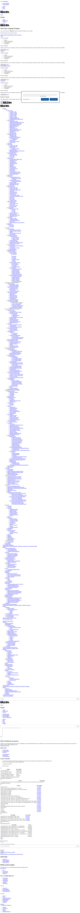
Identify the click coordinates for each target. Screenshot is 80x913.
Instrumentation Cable (11, 152)
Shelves (11, 344)
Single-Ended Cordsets (14, 284)
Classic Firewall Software (17, 441)
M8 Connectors (15, 263)
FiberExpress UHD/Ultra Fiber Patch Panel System (16, 488)
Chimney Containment (14, 330)
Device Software (13, 436)
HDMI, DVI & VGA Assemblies (16, 307)
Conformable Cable (13, 192)
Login (4, 722)
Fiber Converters (13, 416)
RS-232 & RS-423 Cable (14, 141)
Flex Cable (9, 223)
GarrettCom (9, 508)
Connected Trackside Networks (13, 586)
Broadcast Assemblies (14, 301)
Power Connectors (13, 253)
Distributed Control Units (12, 473)
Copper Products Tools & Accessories (14, 476)
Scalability (12, 637)
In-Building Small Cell (14, 629)
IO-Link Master (10, 469)
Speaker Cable (12, 147)
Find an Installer (6, 4)
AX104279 (39, 804)
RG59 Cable (12, 199)
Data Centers (7, 563)
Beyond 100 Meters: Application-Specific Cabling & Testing (11, 854)
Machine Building (8, 582)
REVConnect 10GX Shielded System (19, 504)
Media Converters (10, 466)
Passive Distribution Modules (12, 474)
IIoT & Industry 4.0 (13, 635)
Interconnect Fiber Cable (14, 125)
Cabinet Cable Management (15, 335)
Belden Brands (5, 900)
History (8, 681)
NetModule (9, 536)
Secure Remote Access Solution (13, 598)
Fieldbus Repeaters (13, 415)
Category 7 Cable (13, 116)
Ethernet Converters (13, 421)
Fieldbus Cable (10, 158)
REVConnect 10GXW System (18, 502)
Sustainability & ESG (9, 665)
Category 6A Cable (13, 113)
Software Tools (12, 451)
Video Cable (9, 217)
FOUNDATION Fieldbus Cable (16, 159)
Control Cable (10, 175)
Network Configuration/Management (14, 599)
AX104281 (39, 811)
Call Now (4, 873)
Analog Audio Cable (14, 145)
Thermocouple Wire (13, 155)
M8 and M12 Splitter (16, 266)
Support (4, 687)
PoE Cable (14, 179)
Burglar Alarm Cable (14, 205)
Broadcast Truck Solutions (12, 555)
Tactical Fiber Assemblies (17, 306)
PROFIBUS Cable (13, 160)
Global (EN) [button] (2, 23)
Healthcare (7, 572)
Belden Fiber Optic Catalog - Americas (7, 852)
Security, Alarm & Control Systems (13, 575)
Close (8, 101)
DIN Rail (11, 398)
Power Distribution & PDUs (12, 339)
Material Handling (8, 588)
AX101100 (27, 816)
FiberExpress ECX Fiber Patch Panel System (15, 487)
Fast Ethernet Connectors (16, 268)
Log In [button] (1, 10)
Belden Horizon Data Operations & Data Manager (19, 465)
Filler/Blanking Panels (14, 345)
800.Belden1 (6, 1)
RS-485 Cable (12, 140)
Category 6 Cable (13, 114)
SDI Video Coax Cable (14, 208)
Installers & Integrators (9, 615)
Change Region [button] (3, 101)
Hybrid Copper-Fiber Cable (15, 180)
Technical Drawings (9, 659)
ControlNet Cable (13, 162)
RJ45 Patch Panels (10, 349)
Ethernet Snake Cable (14, 151)
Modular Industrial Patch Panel (15, 353)
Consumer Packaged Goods (10, 558)
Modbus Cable (12, 166)
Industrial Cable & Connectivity (13, 590)
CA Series (14, 258)
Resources (5, 649)
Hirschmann (9, 517)
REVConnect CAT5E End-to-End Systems (18, 493)
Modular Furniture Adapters (17, 383)
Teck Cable (12, 225)
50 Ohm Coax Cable (14, 187)
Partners (4, 606)
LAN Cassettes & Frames (17, 358)
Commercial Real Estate (9, 557)
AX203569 (39, 799)
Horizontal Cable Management (18, 337)
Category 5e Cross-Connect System (16, 374)
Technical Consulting (11, 644)
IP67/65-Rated (12, 401)
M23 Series (14, 256)
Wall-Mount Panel (13, 361)
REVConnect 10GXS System (17, 501)
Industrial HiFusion (15, 453)
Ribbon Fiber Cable (13, 126)
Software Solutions (11, 435)
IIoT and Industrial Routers (15, 411)
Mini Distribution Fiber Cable (15, 124)
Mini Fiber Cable (13, 132)
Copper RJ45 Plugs (13, 240)
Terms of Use (5, 908)
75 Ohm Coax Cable (14, 188)
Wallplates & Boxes (11, 378)
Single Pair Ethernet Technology (13, 641)
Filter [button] (1, 837)
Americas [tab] (5, 34)
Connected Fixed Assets (11, 549)
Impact (11, 636)
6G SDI (13, 210)
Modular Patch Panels (16, 352)
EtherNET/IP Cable (13, 163)
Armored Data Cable (14, 168)
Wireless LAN (12, 407)
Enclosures (9, 323)
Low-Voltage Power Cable (15, 177)
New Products (7, 543)
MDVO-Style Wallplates (16, 382)
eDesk (4, 19)
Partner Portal (5, 20)
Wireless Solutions (10, 576)
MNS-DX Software (16, 444)
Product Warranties (8, 664)
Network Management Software (16, 447)
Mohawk (9, 535)
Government (7, 571)
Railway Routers (13, 412)
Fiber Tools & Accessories (15, 370)
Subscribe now (3, 868)
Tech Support (5, 871)
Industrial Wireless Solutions (12, 593)
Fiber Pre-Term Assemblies (12, 292)
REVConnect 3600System (17, 498)
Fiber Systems (10, 489)
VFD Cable (9, 143)
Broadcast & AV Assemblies (12, 300)
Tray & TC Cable (10, 185)
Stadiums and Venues (11, 556)
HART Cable (12, 169)
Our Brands (9, 683)
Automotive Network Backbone (13, 551)
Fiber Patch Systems (11, 355)
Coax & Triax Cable (11, 186)
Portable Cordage (13, 182)
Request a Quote (6, 714)
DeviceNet (12, 164)
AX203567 (39, 797)
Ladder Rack (14, 334)
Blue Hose (12, 165)
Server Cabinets (13, 311)
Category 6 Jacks (15, 238)
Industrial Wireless (10, 632)
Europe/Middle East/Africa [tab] (12, 34)
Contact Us (7, 688)
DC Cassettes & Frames (16, 360)
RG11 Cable (12, 198)
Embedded (12, 395)
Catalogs (9, 653)
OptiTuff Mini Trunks (14, 299)
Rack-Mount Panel (13, 350)
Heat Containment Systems (12, 327)
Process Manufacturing (9, 594)
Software (11, 515)
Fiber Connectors (10, 228)
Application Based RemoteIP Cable (16, 119)
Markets (4, 547)
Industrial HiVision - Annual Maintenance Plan (21, 450)
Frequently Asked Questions (12, 672)
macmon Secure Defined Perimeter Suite (17, 459)
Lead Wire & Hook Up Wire (15, 137)
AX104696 (27, 820)
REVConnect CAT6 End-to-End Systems (17, 496)
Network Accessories (11, 479)
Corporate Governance (7, 898)
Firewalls (11, 404)
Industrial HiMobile (15, 454)
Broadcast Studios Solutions (12, 554)
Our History (5, 901)
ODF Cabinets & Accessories (17, 363)
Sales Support (5, 755)
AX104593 (39, 789)
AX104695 (27, 818)
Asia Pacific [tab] (19, 34)
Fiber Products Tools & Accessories (14, 477)
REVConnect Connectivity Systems (14, 492)
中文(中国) (6, 43)
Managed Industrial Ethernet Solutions (14, 591)
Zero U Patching (15, 336)
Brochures (9, 651)
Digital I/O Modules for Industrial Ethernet (15, 471)
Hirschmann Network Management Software (20, 448)
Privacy (4, 909)
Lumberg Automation (11, 530)
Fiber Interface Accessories (15, 419)
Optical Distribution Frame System (16, 362)
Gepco (8, 516)
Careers (8, 676)
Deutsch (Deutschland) (8, 41)
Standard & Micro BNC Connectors (16, 245)
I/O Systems (7, 468)
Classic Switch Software (16, 438)
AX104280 (39, 808)
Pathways (11, 332)
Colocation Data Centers (12, 564)
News (4, 8)
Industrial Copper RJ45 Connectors (16, 242)
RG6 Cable (12, 197)
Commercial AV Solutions (12, 553)
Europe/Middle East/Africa (5, 65)
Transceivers (12, 423)
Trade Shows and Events (9, 669)
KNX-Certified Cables (14, 174)
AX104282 (39, 807)
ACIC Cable (12, 157)
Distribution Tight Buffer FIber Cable (17, 122)
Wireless (9, 405)
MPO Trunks (12, 294)
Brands (4, 6)
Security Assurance (8, 689)
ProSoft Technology (11, 538)
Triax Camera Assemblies (17, 303)
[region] (40, 97)
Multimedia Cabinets (14, 322)
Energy (6, 568)
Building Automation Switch (15, 400)
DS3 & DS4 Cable (13, 191)
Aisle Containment (13, 329)
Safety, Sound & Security (12, 201)
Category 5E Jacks (15, 239)
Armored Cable (10, 224)
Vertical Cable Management (17, 338)
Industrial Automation (9, 623)
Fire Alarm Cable (13, 206)
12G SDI (14, 211)
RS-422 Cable (12, 142)
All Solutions (7, 646)
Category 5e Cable (13, 112)
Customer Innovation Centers (10, 642)
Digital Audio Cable (13, 146)
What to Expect (13, 680)
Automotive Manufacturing (10, 548)
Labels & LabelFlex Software (12, 484)
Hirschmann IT (10, 528)
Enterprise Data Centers (11, 566)
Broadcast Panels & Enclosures (13, 389)
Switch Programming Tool (17, 457)
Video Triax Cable (13, 214)
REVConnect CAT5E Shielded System (19, 495)
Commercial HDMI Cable (15, 220)
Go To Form (5, 879)
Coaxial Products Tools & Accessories (14, 478)
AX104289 (39, 792)
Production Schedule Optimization (13, 560)
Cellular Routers (13, 409)
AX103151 (39, 803)
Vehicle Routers (13, 413)
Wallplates (12, 379)
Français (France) (7, 42)
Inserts (11, 386)
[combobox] (38, 698)
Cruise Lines (9, 581)
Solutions (4, 622)
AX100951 (39, 806)
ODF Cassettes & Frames (17, 365)
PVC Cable (12, 156)
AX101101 (27, 817)
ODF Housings (15, 364)
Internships (12, 678)
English (5, 40)
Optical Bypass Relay (14, 418)
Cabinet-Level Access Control (15, 341)
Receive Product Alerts (4, 745)
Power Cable (9, 176)
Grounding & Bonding (14, 346)
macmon (9, 534)
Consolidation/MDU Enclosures (16, 324)
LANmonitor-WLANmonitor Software (19, 456)
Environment (9, 666)
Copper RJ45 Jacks (13, 236)
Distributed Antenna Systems (15, 627)
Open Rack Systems (13, 313)
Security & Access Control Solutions (14, 592)
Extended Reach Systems (12, 631)
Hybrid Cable (12, 131)
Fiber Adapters (12, 234)
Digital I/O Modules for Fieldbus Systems (15, 472)
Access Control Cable (14, 203)
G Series (13, 260)
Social (8, 667)
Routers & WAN (10, 396)
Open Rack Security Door (15, 342)
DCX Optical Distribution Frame (13, 486)
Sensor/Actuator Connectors (15, 262)
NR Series (14, 261)
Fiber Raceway (15, 333)
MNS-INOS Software (16, 446)
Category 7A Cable (13, 117)
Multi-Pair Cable (13, 134)
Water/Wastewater (8, 596)
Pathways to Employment (14, 679)
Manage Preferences (6, 911)
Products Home (8, 544)
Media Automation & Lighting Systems (17, 150)
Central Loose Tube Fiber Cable (16, 123)
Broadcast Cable (10, 207)
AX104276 (39, 790)
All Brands (9, 506)
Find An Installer (10, 616)
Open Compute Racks (14, 320)
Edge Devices (10, 467)
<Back (1, 14)
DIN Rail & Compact (14, 392)
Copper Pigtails (13, 289)
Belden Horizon (13, 460)
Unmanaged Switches (11, 397)
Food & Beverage (8, 570)
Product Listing (5, 750)
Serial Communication (11, 420)
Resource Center (8, 650)
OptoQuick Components (14, 417)
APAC (11, 611)
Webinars (9, 656)
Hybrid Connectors (15, 271)
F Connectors (12, 246)
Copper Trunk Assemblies (14, 291)
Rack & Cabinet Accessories (12, 340)
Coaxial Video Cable (14, 219)
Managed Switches (11, 391)
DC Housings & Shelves (16, 359)
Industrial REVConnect (11, 490)
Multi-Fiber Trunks (13, 295)
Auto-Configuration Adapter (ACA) (16, 424)
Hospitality (7, 577)
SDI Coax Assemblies (16, 304)
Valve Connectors (13, 252)
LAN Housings (15, 357)
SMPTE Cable (12, 127)
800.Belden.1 (5, 883)
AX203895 (39, 801)
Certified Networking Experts (12, 674)
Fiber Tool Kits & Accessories (15, 233)
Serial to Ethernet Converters (15, 430)
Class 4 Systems (10, 630)
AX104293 (39, 788)
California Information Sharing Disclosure (13, 691)
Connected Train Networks (12, 587)
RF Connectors (12, 248)
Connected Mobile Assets (12, 550)
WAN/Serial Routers (13, 408)
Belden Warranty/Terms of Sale (11, 690)
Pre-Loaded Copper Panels (17, 351)
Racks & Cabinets (10, 310)
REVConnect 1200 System (17, 494)
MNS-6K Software (15, 443)
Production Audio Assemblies (17, 305)
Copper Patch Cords (13, 287)
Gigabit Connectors (15, 269)
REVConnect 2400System (17, 497)
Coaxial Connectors (11, 244)
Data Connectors (13, 267)
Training (4, 21)
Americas (2, 50)
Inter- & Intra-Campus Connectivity (14, 574)
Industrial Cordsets (10, 283)
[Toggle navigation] (9, 12)
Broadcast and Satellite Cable (15, 189)
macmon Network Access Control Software (18, 458)
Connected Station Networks (12, 585)
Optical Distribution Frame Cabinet (16, 317)
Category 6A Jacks (15, 237)
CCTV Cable (12, 204)
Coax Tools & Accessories (15, 247)
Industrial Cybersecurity (11, 633)
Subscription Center (6, 891)
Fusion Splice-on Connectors (15, 229)
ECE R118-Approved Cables (15, 172)
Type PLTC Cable (13, 153)
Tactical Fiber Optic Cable (15, 215)
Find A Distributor (10, 608)
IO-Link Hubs (10, 470)
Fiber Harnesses (13, 298)
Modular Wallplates (15, 380)
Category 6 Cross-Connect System (16, 375)
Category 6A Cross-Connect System (16, 377)
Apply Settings (3, 49)
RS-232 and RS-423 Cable (15, 171)
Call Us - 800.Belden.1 (7, 717)
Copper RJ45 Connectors (12, 235)
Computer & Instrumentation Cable (16, 196)
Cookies (4, 910)
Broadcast (7, 552)
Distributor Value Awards (12, 609)
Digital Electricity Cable (14, 130)
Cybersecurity (10, 402)
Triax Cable (12, 190)
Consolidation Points (14, 385)
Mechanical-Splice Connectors (15, 230)
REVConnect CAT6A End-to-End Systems (18, 500)
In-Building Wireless (11, 626)
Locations (9, 682)
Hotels (8, 578)
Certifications (9, 671)
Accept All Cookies (54, 99)
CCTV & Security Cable (14, 195)
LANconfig (14, 455)
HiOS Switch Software (16, 437)
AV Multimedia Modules (12, 249)
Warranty (4, 907)
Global (1, 35)
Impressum (7, 693)
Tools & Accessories (13, 376)
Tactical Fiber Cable (13, 128)
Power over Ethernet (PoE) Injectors (16, 428)
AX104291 (39, 794)
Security (11, 640)
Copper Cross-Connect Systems (13, 372)
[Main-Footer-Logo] (2, 904)
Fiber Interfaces (10, 414)
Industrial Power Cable (14, 184)
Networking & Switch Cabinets (15, 312)
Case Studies (9, 652)
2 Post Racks (14, 314)
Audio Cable (9, 144)
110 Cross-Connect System (15, 373)
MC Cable (12, 226)
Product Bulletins (10, 655)
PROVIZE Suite (13, 461)
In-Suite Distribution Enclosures (16, 326)
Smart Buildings (8, 624)
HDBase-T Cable (13, 218)
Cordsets (11, 533)
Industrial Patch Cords (14, 288)
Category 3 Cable (13, 111)
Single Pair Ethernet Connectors (16, 275)
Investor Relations (10, 684)
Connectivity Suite (15, 449)
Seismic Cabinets (13, 318)
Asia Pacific (2, 80)
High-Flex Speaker (15, 148)
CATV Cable (12, 221)
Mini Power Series (15, 259)
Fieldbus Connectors (16, 272)
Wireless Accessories (14, 410)
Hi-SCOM (9, 529)
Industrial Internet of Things (12, 634)
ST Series (14, 257)
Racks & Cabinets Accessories (13, 481)
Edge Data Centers (10, 565)
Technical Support (6, 756)
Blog (4, 7)
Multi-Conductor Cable (14, 138)
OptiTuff (9, 491)
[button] (78, 698)
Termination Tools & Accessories (13, 480)
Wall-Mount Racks (15, 315)
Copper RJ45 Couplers (14, 241)
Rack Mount (12, 394)
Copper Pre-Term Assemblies (12, 286)
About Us (7, 675)
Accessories (14, 265)
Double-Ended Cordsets (14, 285)
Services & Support (11, 643)
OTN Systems (10, 537)
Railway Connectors (16, 273)
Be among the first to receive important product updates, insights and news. (14, 867)
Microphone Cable (13, 149)
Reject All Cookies (45, 99)
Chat (4, 870)
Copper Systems (10, 660)
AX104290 (39, 793)
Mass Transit (7, 583)
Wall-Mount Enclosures (14, 319)
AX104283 (39, 795)
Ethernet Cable (10, 110)
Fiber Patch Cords (13, 293)
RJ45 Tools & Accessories (15, 243)
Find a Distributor (6, 3)
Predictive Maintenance (11, 562)
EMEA (11, 612)
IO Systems (12, 531)
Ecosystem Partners (8, 613)
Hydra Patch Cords (13, 296)
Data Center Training (11, 567)
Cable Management (11, 331)
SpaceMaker (14, 139)
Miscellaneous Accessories (15, 427)
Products (4, 108)
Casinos (8, 579)
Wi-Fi (11, 628)
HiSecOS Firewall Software (17, 439)
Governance (9, 668)
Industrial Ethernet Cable (14, 118)
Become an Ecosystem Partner (13, 614)
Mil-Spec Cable (13, 194)
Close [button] (8, 49)
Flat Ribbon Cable (13, 136)
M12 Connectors (15, 264)
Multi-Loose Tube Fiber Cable (15, 129)
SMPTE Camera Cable (14, 213)
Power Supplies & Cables (14, 429)
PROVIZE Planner (15, 462)
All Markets (7, 603)
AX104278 (39, 810)
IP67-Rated (12, 393)
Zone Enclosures (13, 325)
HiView (13, 452)
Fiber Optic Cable (10, 120)
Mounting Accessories (14, 426)
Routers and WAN (13, 513)
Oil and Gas (7, 589)
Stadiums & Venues (8, 595)
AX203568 (39, 798)
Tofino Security (10, 539)
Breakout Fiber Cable (14, 121)
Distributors (7, 607)
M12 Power (14, 254)
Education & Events (11, 645)
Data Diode (12, 403)
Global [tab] (1, 34)
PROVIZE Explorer (16, 463)
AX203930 (39, 802)
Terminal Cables (13, 431)
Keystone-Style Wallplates (17, 381)
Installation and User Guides (12, 654)
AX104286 (39, 786)
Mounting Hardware (13, 343)
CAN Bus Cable (13, 167)
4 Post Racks (14, 316)
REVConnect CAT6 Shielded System (19, 499)
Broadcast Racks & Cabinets (15, 321)
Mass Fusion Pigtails (13, 297)
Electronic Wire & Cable (12, 133)
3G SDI (13, 209)
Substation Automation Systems (13, 569)
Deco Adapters (15, 384)
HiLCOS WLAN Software (17, 440)
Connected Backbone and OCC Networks (15, 584)
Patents (6, 663)
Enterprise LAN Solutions (12, 573)
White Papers (9, 657)
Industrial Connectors (11, 250)
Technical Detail (6, 751)
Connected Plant (10, 559)
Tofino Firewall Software (16, 442)
